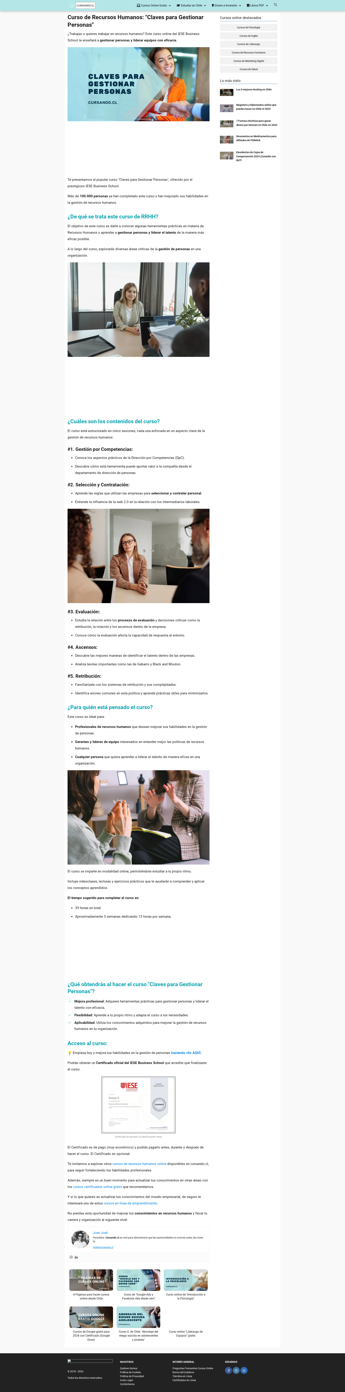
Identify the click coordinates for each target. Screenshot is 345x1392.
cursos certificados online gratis (97, 1187)
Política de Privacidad (132, 1376)
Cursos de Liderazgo (248, 44)
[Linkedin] (76, 1257)
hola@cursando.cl (103, 1247)
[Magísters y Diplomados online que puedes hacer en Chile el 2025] (226, 111)
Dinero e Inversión (225, 5)
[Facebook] (228, 1370)
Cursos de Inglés (249, 35)
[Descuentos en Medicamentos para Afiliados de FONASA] (226, 142)
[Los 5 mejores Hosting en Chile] (226, 95)
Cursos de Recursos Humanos (248, 52)
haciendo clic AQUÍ (186, 1053)
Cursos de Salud (249, 69)
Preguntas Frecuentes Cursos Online (192, 1368)
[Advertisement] (139, 150)
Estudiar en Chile (191, 5)
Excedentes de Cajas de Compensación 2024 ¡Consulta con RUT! (256, 156)
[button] (275, 5)
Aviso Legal (126, 1380)
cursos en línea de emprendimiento (130, 1203)
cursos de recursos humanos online (139, 1164)
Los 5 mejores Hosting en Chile (254, 89)
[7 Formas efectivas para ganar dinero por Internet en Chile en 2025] (226, 126)
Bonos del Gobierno (183, 1372)
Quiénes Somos (128, 1368)
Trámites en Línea (182, 1376)
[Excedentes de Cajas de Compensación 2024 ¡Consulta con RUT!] (226, 158)
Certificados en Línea (184, 1380)
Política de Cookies (130, 1372)
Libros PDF (256, 5)
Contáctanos (127, 1384)
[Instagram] (71, 1257)
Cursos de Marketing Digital (248, 61)
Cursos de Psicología (248, 27)
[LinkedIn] (243, 1370)
